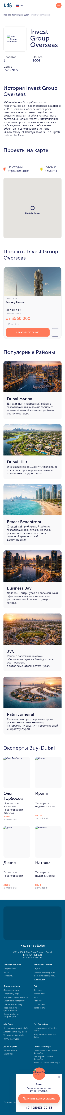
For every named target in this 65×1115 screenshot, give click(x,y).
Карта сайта (39, 1008)
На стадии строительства (18, 169)
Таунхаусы (8, 976)
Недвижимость (10, 1050)
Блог (36, 997)
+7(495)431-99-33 (32, 957)
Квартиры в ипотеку (12, 1004)
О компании (39, 1004)
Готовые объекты (51, 169)
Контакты (38, 990)
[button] (32, 208)
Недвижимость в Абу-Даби (15, 1028)
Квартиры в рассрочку (13, 1001)
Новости (38, 1001)
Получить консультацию (39, 1098)
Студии (37, 969)
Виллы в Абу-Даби (11, 1039)
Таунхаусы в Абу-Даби (13, 1035)
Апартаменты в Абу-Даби (15, 1032)
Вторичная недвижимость (15, 997)
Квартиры (7, 1054)
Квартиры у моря (11, 994)
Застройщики (40, 994)
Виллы (6, 972)
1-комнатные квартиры (44, 972)
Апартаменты (9, 969)
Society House (15, 302)
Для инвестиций (11, 990)
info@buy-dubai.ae (32, 955)
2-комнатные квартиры (44, 976)
